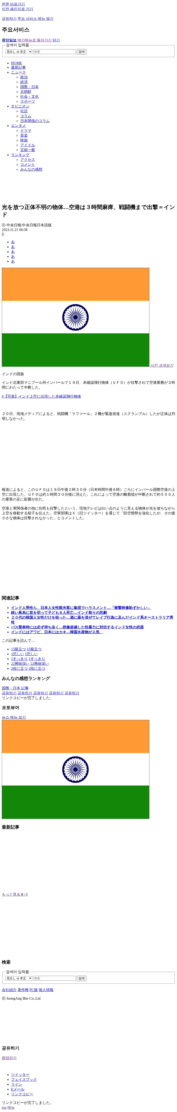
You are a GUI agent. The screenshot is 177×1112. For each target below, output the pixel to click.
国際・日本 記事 (15, 688)
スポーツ (27, 101)
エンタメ (18, 126)
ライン (16, 1084)
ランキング (20, 155)
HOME (16, 63)
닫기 (56, 40)
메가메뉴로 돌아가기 (35, 40)
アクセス (27, 160)
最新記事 (18, 67)
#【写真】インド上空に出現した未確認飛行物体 (41, 396)
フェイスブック (24, 1079)
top (4, 1107)
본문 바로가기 (13, 4)
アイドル (27, 145)
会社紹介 (9, 990)
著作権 (23, 990)
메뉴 (11, 1107)
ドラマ (25, 130)
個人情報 (46, 990)
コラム (25, 116)
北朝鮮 (25, 92)
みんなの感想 (31, 169)
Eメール (17, 1089)
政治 (24, 77)
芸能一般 (27, 150)
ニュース (18, 72)
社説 (24, 111)
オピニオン (20, 106)
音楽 (24, 135)
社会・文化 (29, 96)
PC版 (34, 990)
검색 (82, 51)
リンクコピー (22, 1094)
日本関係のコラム (35, 121)
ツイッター (20, 1075)
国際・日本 (29, 87)
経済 (24, 82)
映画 (24, 140)
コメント (27, 164)
